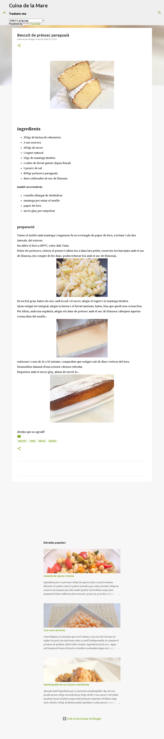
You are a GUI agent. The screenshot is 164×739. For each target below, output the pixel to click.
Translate (35, 23)
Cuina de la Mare (28, 5)
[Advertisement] (82, 508)
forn (32, 441)
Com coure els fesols (54, 630)
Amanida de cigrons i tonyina (59, 576)
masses (52, 441)
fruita (42, 441)
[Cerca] (159, 13)
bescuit (22, 441)
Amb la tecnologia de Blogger (83, 718)
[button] (19, 46)
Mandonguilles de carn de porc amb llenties (66, 684)
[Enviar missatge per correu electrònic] (19, 438)
